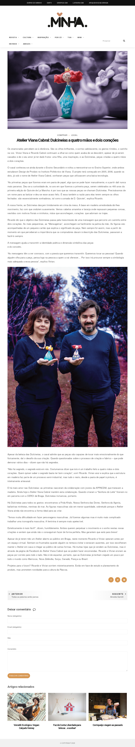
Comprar (62, 135)
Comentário (12, 649)
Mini (80, 37)
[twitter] (117, 579)
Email (14, 627)
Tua (69, 37)
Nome (14, 616)
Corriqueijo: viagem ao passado (108, 725)
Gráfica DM (62, 3)
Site (9, 638)
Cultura (27, 37)
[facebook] (111, 579)
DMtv (49, 3)
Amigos (26, 44)
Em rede (13, 44)
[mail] (124, 579)
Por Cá (58, 37)
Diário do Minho (34, 3)
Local (74, 135)
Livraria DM (78, 3)
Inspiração (43, 37)
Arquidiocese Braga (98, 3)
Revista (13, 37)
